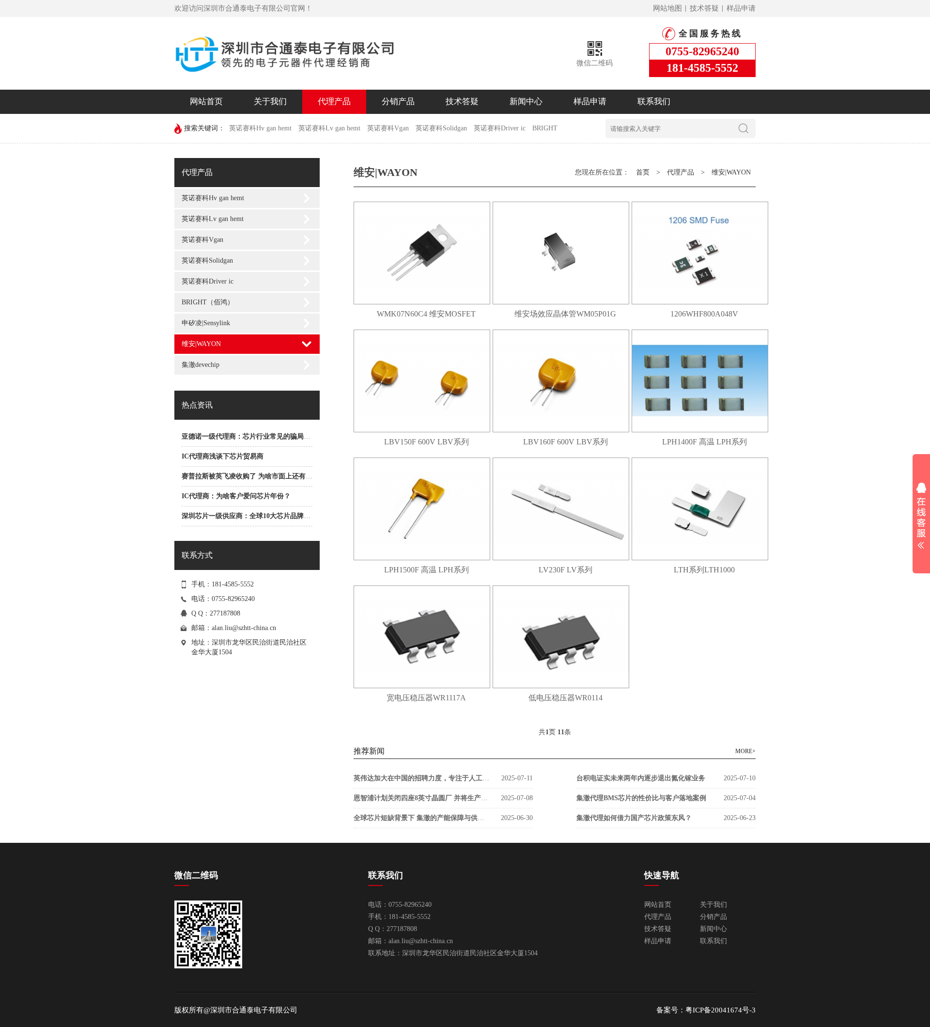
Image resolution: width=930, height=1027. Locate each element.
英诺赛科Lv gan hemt (329, 128)
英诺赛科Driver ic (500, 128)
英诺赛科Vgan (388, 128)
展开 (921, 515)
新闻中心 (526, 101)
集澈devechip (200, 364)
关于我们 (270, 101)
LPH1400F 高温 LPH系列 (704, 442)
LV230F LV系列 (565, 570)
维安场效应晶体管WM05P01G (565, 314)
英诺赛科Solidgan (441, 128)
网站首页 (206, 101)
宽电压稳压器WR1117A (426, 698)
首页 (643, 172)
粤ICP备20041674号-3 (720, 1010)
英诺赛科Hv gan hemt (260, 128)
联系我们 (653, 101)
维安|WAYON (201, 344)
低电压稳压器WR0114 (565, 698)
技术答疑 (704, 8)
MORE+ (745, 751)
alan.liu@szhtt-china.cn (244, 628)
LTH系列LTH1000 (704, 570)
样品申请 (741, 8)
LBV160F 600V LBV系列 (565, 442)
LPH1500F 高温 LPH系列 (426, 570)
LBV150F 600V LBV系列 (426, 442)
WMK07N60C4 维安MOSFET (426, 314)
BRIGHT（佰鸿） (208, 302)
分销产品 (398, 101)
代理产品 (334, 101)
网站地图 (667, 8)
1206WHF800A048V (704, 314)
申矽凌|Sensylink (206, 323)
